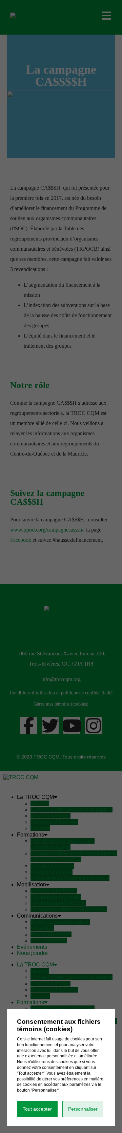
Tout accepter (37, 1109)
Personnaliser (83, 1109)
